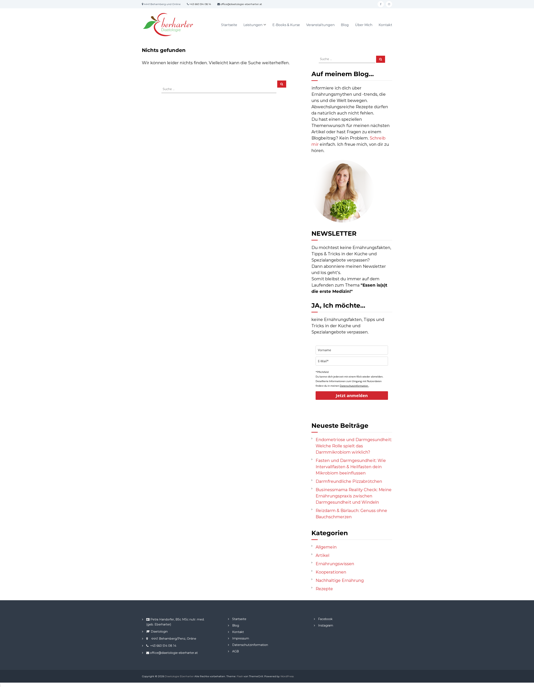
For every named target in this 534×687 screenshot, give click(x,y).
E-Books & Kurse (286, 25)
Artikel (322, 555)
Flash (240, 676)
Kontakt (385, 25)
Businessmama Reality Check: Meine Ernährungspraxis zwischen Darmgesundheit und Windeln (354, 496)
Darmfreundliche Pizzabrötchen (349, 481)
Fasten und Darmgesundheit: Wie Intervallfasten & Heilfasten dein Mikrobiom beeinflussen (351, 467)
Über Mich (363, 25)
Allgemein (326, 547)
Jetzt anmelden (352, 395)
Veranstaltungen (320, 25)
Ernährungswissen (335, 563)
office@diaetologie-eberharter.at (241, 4)
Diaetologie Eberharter (179, 676)
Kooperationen (331, 572)
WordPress (287, 676)
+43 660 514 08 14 (200, 4)
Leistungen (252, 25)
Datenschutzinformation (354, 386)
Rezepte (324, 588)
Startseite (229, 25)
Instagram (325, 625)
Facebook (325, 619)
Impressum (240, 638)
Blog (345, 25)
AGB (235, 651)
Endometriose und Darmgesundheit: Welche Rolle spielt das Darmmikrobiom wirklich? (354, 446)
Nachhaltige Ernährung (340, 580)
